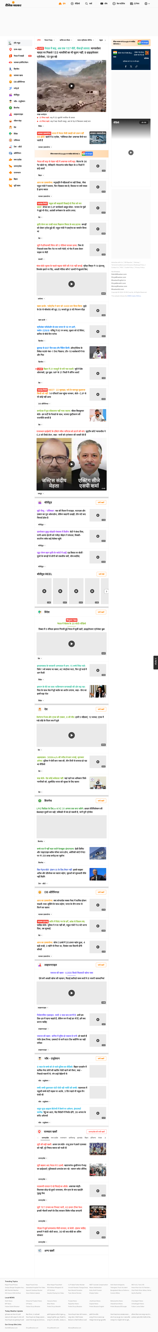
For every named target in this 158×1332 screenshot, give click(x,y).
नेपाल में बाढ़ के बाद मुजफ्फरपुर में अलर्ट (14, 1320)
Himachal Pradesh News (34, 1301)
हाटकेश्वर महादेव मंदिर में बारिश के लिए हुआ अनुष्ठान (141, 1317)
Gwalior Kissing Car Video (55, 1293)
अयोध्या (40, 298)
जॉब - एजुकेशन (43, 1080)
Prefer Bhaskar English (96, 1306)
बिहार (40, 175)
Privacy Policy (140, 267)
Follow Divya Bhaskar (33, 1306)
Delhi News (8, 1301)
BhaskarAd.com (117, 289)
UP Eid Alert (51, 1290)
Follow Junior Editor (138, 1306)
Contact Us (115, 267)
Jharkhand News (94, 1301)
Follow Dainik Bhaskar (12, 1306)
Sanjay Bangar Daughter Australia (15, 1287)
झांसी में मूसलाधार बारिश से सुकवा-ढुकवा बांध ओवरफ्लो (57, 1314)
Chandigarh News (137, 1301)
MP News (8, 1304)
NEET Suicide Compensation (98, 1285)
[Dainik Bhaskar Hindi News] (13, 5)
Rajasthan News (73, 1304)
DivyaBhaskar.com (118, 277)
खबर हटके (41, 320)
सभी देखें (101, 574)
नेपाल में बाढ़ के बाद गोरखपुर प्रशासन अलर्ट (36, 1317)
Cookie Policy (129, 267)
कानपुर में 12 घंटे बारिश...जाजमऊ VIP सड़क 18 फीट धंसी (57, 1320)
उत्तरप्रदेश (45, 1138)
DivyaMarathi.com (118, 283)
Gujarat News (93, 1304)
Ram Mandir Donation (75, 1290)
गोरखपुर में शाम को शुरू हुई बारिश (97, 1320)
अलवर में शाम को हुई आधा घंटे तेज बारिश (36, 1320)
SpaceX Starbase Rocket (34, 1290)
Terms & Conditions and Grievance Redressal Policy (128, 265)
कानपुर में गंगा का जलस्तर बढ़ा (96, 1317)
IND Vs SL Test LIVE (138, 1285)
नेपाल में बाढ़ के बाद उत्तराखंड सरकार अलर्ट (120, 1314)
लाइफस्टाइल (42, 1007)
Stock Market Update (33, 1293)
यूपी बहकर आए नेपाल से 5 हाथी (13, 1314)
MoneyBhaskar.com (119, 286)
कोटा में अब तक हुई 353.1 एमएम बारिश (120, 1317)
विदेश (40, 126)
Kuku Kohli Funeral (95, 1290)
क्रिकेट (40, 341)
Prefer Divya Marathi (54, 1306)
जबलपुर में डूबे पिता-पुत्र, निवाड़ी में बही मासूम (57, 1317)
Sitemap (136, 262)
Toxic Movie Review (74, 1293)
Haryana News (52, 1301)
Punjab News (72, 1301)
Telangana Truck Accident (118, 1287)
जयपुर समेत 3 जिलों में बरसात (75, 1317)
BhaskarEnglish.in (118, 280)
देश (39, 217)
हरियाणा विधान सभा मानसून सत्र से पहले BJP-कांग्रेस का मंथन (141, 1314)
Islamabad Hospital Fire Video (35, 1287)
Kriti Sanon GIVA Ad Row (13, 1293)
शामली (40, 259)
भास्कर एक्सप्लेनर (44, 147)
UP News (29, 1304)
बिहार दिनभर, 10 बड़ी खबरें (32, 1314)
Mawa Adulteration (95, 1287)
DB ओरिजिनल (43, 404)
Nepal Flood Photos (11, 1285)
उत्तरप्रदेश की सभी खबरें (97, 1132)
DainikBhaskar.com (119, 274)
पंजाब (100, 1138)
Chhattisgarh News (138, 1304)
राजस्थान (63, 1138)
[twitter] (98, 126)
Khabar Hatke (93, 1293)
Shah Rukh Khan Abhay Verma (141, 1290)
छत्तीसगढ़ (72, 1138)
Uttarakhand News (116, 1304)
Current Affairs (115, 1293)
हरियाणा (93, 1138)
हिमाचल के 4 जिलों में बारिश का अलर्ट (77, 1320)
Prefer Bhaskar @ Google (118, 1306)
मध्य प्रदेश (54, 1138)
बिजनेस (40, 841)
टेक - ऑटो (42, 883)
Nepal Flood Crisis (32, 1285)
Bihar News (51, 1304)
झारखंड (79, 1138)
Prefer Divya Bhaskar (75, 1306)
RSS (121, 267)
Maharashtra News (116, 1301)
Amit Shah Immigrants (117, 1285)
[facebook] (93, 126)
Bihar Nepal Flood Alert (54, 1285)
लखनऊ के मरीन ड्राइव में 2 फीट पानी (14, 1317)
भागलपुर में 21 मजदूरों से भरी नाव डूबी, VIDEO (120, 1320)
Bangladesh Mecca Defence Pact (120, 1290)
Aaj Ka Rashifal (136, 1293)
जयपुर (40, 493)
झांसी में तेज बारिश (93, 1314)
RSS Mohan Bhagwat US (55, 1287)
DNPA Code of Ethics (134, 296)
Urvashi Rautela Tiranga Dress (78, 1287)
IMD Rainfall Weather (12, 1290)
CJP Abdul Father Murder (76, 1285)
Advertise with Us (117, 262)
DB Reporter (128, 262)
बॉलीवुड (40, 524)
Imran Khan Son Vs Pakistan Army (141, 1287)
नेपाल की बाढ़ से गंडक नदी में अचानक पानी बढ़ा (78, 1314)
